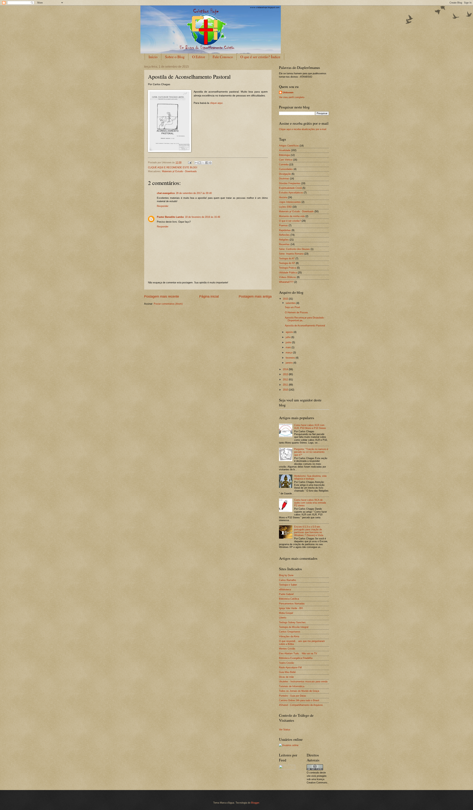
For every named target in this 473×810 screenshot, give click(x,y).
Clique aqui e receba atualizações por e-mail (302, 129)
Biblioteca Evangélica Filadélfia (295, 658)
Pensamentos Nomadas (292, 603)
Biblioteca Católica (289, 598)
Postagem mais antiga (255, 296)
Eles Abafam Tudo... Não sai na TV (298, 653)
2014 (286, 369)
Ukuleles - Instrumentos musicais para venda (303, 681)
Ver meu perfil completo (291, 97)
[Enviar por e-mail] (196, 163)
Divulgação (285, 174)
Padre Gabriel (286, 594)
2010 (286, 389)
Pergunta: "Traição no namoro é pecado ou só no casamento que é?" (311, 452)
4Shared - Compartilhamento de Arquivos (301, 705)
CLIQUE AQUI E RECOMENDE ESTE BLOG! (172, 167)
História (283, 197)
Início (153, 56)
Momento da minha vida (292, 216)
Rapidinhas (285, 230)
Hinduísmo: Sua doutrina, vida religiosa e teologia (310, 477)
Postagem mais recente (161, 296)
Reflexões (284, 234)
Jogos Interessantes (290, 202)
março (289, 352)
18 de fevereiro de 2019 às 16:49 (202, 217)
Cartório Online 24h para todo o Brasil (299, 700)
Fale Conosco (223, 56)
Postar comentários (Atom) (168, 303)
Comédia (283, 164)
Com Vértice (285, 159)
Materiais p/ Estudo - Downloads (179, 171)
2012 (286, 379)
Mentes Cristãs (287, 648)
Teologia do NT (287, 263)
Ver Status (284, 729)
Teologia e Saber (288, 584)
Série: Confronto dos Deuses (294, 249)
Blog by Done (286, 575)
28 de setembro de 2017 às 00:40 (194, 193)
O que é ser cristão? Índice (260, 56)
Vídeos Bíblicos (287, 277)
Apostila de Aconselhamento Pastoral (305, 325)
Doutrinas (284, 178)
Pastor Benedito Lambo (170, 217)
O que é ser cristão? (290, 220)
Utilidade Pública (288, 272)
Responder (162, 206)
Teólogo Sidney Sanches (292, 622)
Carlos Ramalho (287, 580)
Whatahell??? (286, 282)
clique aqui (216, 103)
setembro (291, 303)
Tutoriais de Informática (291, 686)
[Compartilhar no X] (203, 163)
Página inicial (209, 296)
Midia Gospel (286, 613)
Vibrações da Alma (289, 636)
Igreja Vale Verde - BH (291, 608)
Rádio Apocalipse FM (290, 667)
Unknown (288, 92)
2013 (286, 374)
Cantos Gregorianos (289, 631)
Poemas (283, 225)
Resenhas (284, 244)
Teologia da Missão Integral (293, 627)
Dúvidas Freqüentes (289, 183)
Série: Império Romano (291, 253)
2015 (286, 298)
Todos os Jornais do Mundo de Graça (299, 691)
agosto (290, 332)
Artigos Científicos (289, 145)
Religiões (284, 239)
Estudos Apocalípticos (291, 192)
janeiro (289, 362)
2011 (286, 384)
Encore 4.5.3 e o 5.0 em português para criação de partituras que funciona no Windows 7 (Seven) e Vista (308, 531)
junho (289, 342)
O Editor (198, 56)
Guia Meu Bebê (287, 672)
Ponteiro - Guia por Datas (292, 695)
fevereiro (291, 357)
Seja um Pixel (292, 307)
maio (289, 347)
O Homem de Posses (296, 312)
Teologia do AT (287, 258)
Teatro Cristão (286, 662)
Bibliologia (284, 155)
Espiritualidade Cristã (290, 188)
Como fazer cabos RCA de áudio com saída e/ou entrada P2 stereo (310, 503)
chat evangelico (166, 193)
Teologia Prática (287, 267)
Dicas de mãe (286, 677)
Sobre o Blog (175, 56)
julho (288, 337)
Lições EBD (285, 206)
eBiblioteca (285, 589)
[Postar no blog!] (200, 163)
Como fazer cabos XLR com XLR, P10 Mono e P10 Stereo (310, 426)
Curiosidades (286, 169)
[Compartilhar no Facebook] (207, 163)
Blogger (255, 802)
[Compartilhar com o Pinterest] (210, 163)
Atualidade (284, 150)
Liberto (282, 617)
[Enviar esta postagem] (189, 162)
